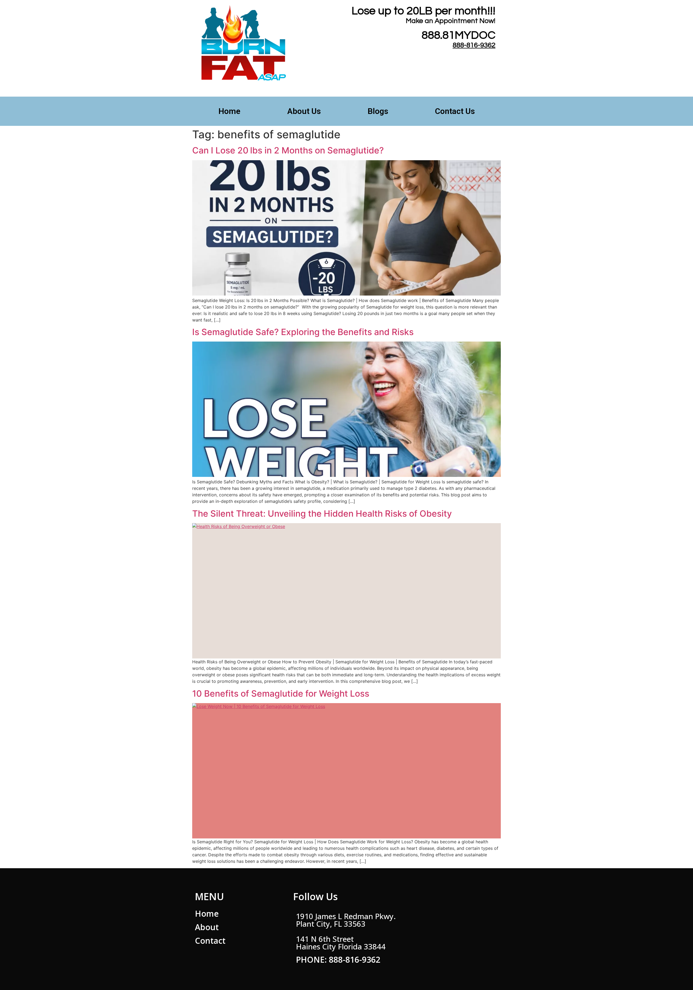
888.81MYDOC (458, 35)
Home (229, 111)
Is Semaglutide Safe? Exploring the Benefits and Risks (303, 332)
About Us (304, 111)
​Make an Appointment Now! (450, 20)
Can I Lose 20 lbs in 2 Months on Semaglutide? (288, 150)
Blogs (378, 111)
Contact (210, 940)
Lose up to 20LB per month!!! (423, 11)
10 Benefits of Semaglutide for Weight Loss (280, 693)
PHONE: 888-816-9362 (338, 959)
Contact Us (455, 111)
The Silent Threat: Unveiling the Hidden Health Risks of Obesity (322, 513)
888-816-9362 (474, 45)
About (207, 927)
